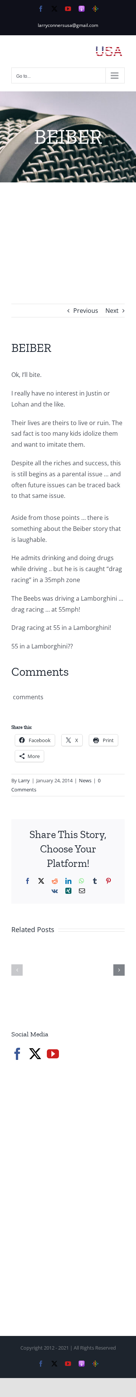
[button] (17, 970)
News (85, 780)
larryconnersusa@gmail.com (68, 25)
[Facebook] (17, 1054)
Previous (85, 310)
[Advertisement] (68, 231)
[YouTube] (53, 1054)
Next (112, 310)
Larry (24, 780)
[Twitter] (35, 1054)
